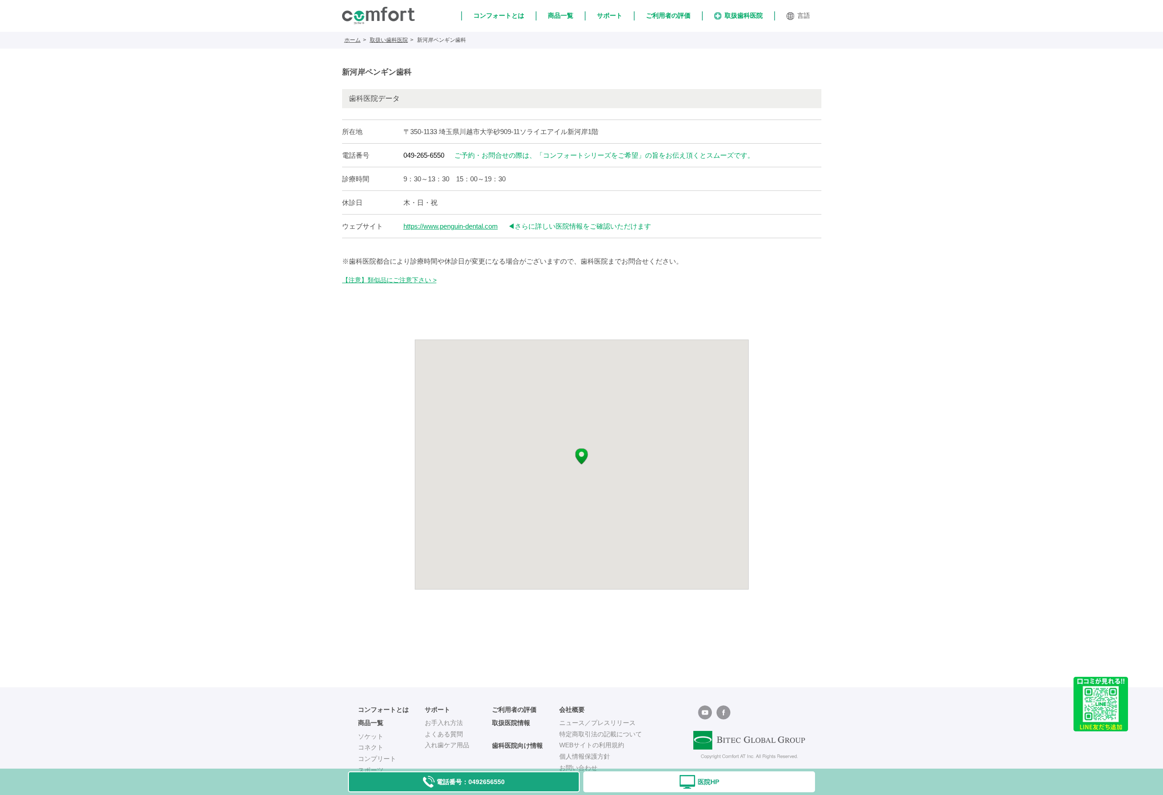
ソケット (370, 736)
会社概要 (572, 709)
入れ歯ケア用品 (447, 745)
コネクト (370, 747)
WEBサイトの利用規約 (591, 745)
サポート (609, 15)
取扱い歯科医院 (389, 40)
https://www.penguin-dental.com (450, 226)
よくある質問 (444, 734)
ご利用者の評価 (668, 15)
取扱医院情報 (511, 722)
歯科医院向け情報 (517, 745)
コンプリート (377, 758)
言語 (803, 15)
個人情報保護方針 (584, 756)
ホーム (352, 40)
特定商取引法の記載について (600, 734)
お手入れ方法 (444, 722)
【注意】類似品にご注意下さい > (389, 280)
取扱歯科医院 (744, 15)
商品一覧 (560, 15)
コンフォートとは (498, 15)
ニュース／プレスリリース (597, 722)
